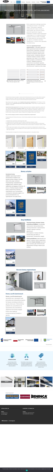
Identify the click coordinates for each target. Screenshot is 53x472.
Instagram (12, 420)
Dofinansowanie (45, 2)
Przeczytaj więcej (49, 344)
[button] (24, 19)
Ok (26, 470)
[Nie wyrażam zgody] (51, 469)
